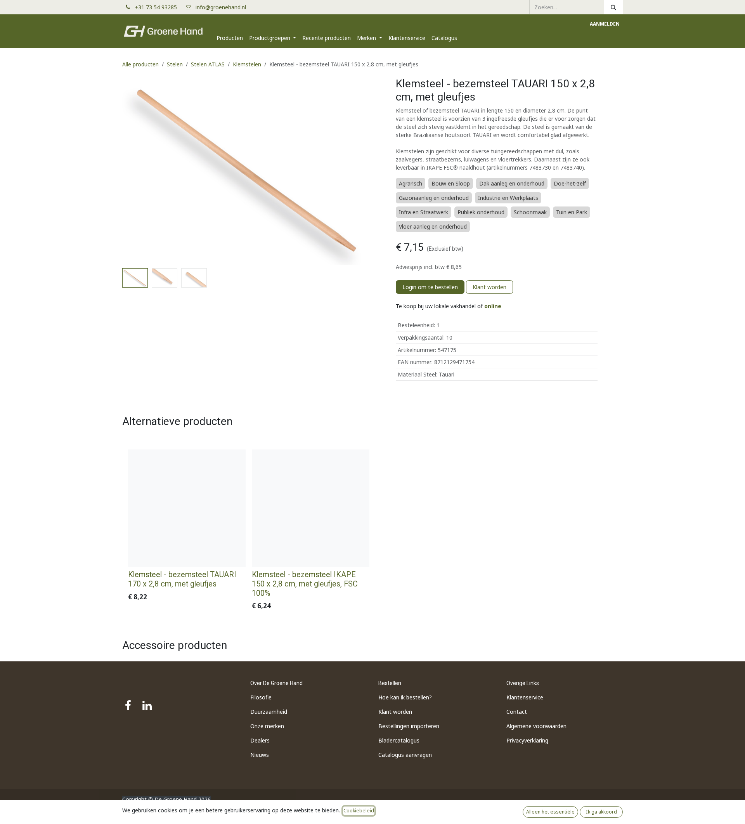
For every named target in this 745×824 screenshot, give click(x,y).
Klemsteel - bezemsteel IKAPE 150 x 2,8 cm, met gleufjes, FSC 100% (305, 584)
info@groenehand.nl (221, 7)
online (492, 306)
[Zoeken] (613, 7)
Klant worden (489, 287)
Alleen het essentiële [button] (550, 811)
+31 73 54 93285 (159, 7)
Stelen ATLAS (208, 64)
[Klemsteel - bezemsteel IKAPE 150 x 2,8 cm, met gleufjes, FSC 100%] (310, 508)
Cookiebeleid (358, 810)
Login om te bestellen (430, 287)
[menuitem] (229, 38)
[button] (134, 171)
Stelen (175, 64)
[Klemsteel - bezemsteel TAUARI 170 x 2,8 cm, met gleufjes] (187, 508)
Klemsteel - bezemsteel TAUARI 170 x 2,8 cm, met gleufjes (182, 579)
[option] (372, 531)
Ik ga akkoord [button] (601, 811)
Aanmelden (605, 24)
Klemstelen (247, 64)
